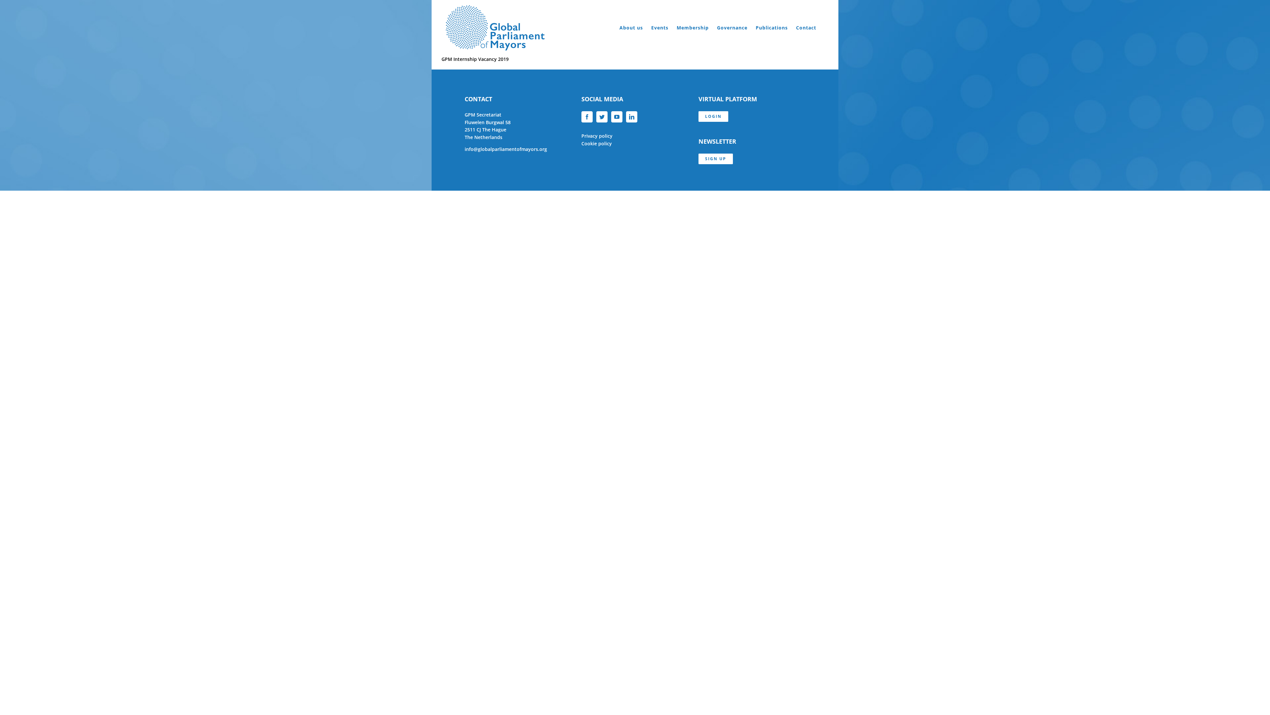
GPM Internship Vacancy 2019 (475, 59)
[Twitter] (602, 116)
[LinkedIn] (631, 116)
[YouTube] (616, 116)
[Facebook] (587, 116)
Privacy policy (597, 136)
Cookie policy (596, 143)
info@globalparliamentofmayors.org (506, 149)
